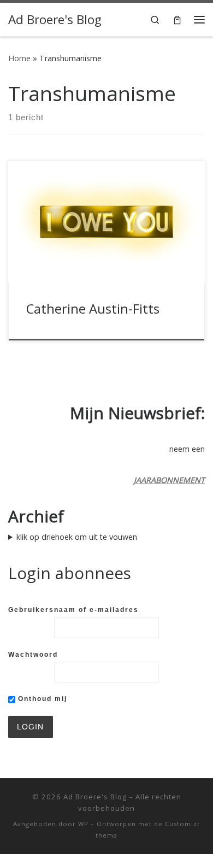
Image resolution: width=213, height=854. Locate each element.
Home (19, 58)
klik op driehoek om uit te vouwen (76, 537)
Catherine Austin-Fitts (92, 308)
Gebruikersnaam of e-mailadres (73, 610)
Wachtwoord (33, 654)
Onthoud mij (41, 699)
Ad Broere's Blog (95, 797)
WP (83, 824)
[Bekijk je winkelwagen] (177, 19)
